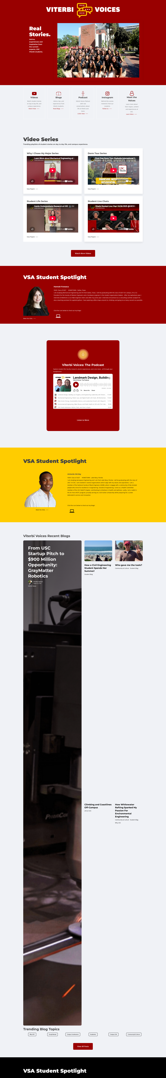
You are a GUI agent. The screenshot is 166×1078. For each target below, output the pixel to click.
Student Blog (88, 574)
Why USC (118, 822)
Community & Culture (122, 568)
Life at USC (87, 811)
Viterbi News (32, 586)
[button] (34, 108)
